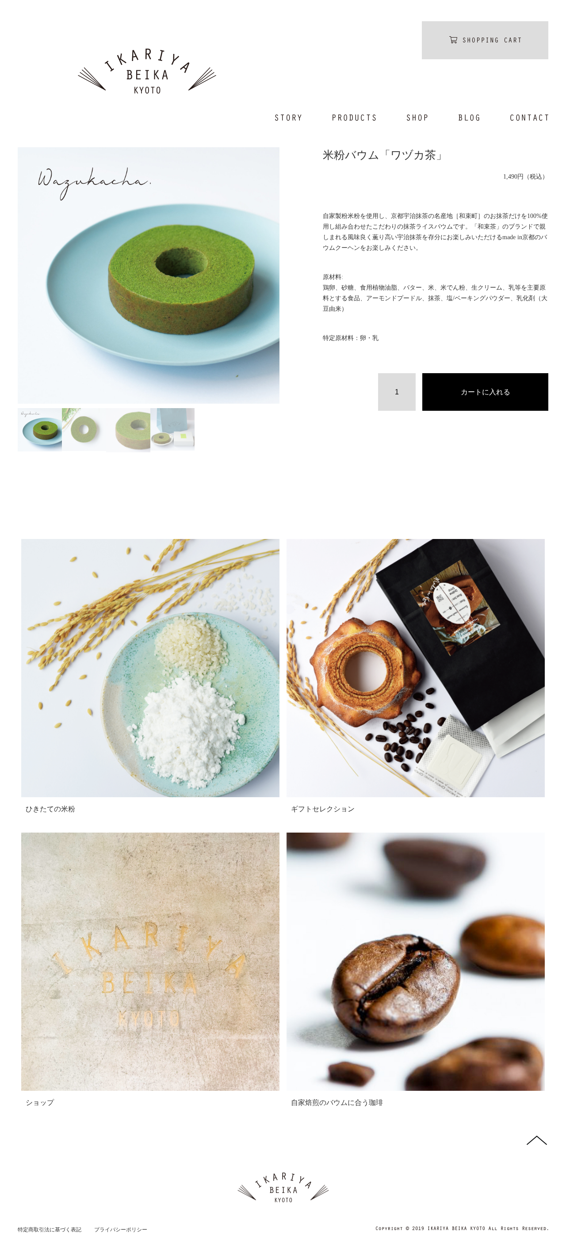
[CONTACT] (521, 118)
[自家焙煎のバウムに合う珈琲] (416, 962)
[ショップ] (150, 962)
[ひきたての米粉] (150, 668)
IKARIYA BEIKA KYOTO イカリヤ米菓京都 (147, 71)
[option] (148, 275)
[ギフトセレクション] (416, 668)
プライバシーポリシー (120, 1230)
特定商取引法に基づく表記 (49, 1230)
